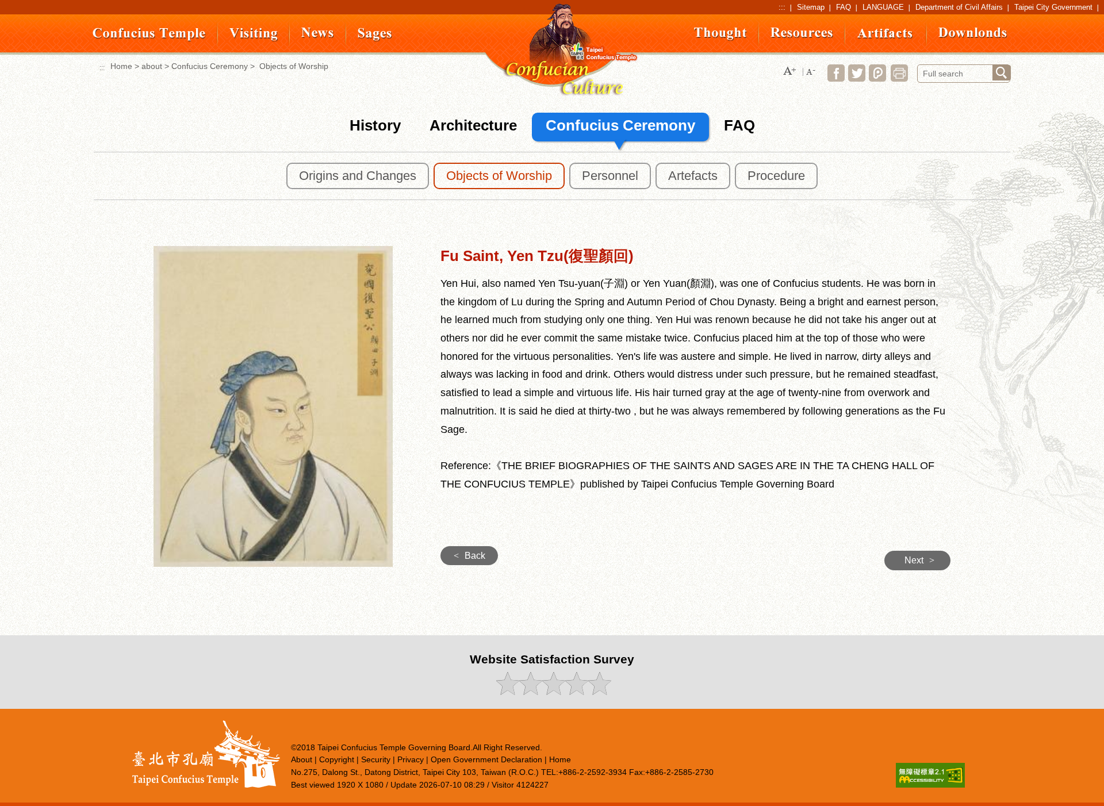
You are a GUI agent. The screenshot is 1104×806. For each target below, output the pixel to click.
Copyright (336, 759)
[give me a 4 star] (576, 692)
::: (782, 7)
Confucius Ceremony (209, 66)
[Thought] (720, 38)
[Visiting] (253, 39)
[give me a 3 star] (552, 692)
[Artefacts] (886, 36)
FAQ (843, 7)
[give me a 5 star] (598, 692)
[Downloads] (972, 35)
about (151, 66)
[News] (317, 35)
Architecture (473, 125)
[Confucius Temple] (149, 39)
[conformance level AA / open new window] (930, 784)
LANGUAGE (883, 7)
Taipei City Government (1053, 7)
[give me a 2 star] (530, 692)
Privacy (410, 759)
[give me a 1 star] (506, 692)
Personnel (610, 175)
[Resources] (801, 35)
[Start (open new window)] (1001, 72)
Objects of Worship (499, 175)
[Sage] (375, 39)
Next (919, 560)
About (301, 759)
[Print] (899, 78)
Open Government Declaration (486, 759)
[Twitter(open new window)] (856, 78)
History (375, 125)
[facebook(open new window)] (836, 78)
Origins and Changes (357, 175)
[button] (789, 71)
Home (121, 66)
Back (469, 556)
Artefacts (693, 175)
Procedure (776, 175)
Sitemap (811, 7)
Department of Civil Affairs (959, 7)
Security (375, 759)
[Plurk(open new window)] (877, 78)
